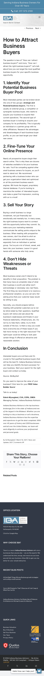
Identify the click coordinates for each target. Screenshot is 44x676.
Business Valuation (9, 627)
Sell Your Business (9, 632)
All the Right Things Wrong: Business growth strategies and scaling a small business (20, 578)
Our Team (6, 635)
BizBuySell (14, 376)
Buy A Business (8, 630)
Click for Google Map (10, 533)
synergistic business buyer (14, 112)
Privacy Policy (8, 638)
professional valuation (12, 294)
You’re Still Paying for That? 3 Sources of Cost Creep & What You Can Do (20, 589)
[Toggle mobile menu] (40, 17)
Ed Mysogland (10, 440)
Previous (29, 28)
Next (37, 28)
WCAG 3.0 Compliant (18, 660)
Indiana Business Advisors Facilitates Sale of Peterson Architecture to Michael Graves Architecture (20, 600)
